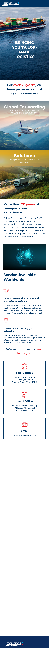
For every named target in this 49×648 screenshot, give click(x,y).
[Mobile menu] (46, 4)
